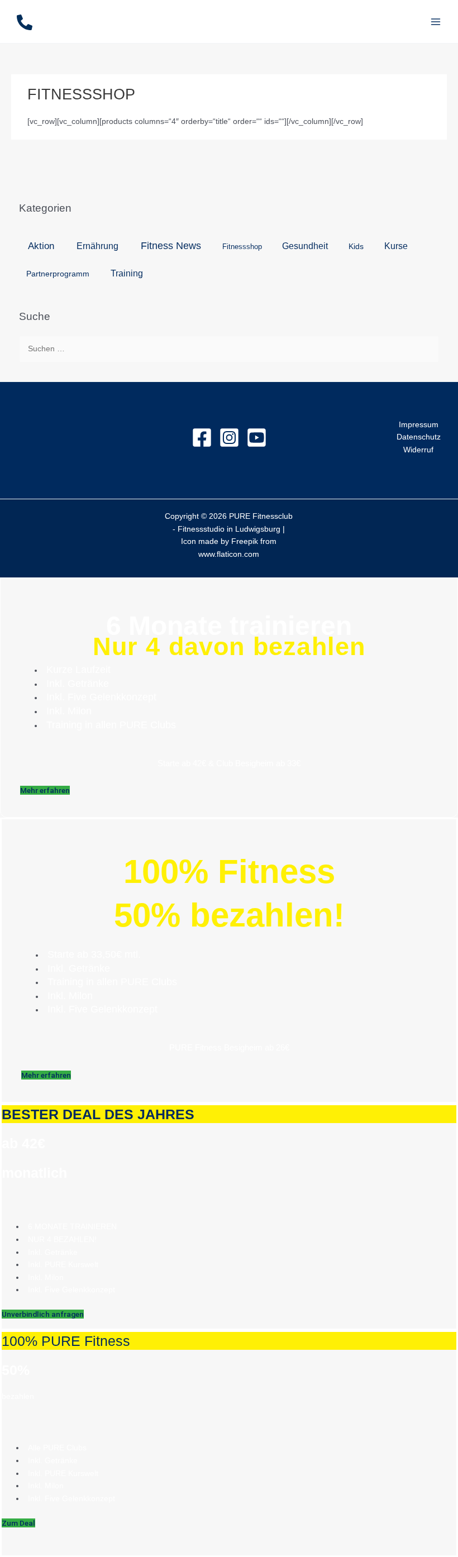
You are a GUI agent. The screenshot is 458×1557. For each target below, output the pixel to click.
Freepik (244, 541)
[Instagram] (229, 437)
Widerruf (418, 450)
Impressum (418, 425)
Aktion (41, 245)
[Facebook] (202, 437)
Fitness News (171, 245)
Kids (356, 246)
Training (127, 273)
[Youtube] (256, 437)
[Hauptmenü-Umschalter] (435, 21)
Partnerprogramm (57, 273)
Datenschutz (419, 437)
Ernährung (97, 246)
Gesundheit (305, 246)
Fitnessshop (242, 246)
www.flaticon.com (228, 554)
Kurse (396, 246)
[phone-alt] (24, 22)
